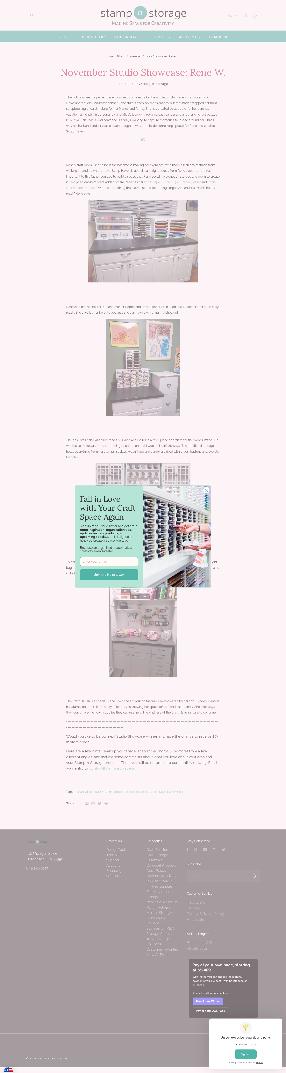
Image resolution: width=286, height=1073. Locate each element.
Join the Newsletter (109, 575)
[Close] (206, 490)
